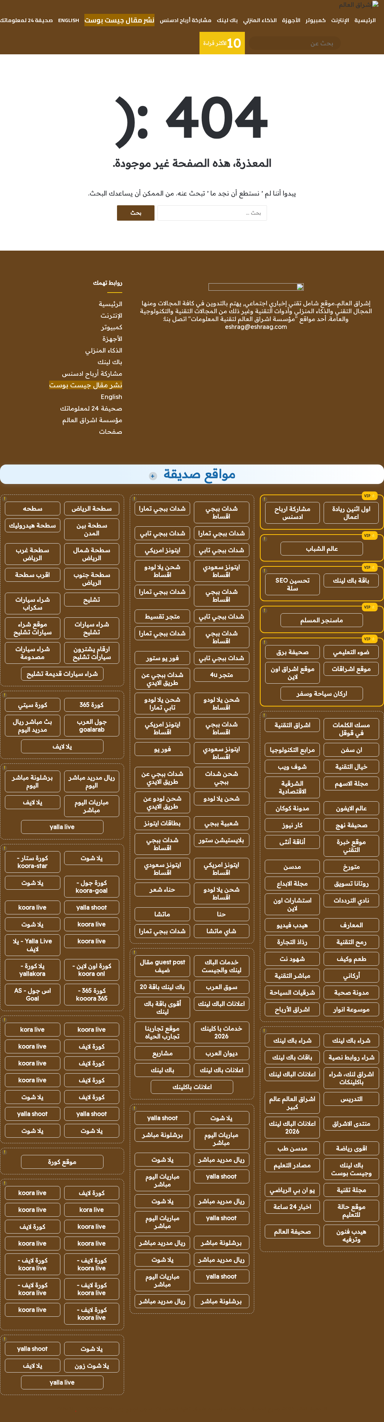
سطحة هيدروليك (32, 525)
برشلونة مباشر (162, 1134)
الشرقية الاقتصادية (292, 787)
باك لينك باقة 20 (162, 986)
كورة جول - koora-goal (92, 886)
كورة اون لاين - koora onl (91, 969)
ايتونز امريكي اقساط (162, 728)
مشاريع (162, 1053)
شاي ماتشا (221, 931)
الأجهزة (291, 20)
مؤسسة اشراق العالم (92, 420)
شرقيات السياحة (292, 992)
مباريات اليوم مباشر (221, 1138)
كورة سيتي (32, 704)
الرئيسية (365, 20)
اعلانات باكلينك (192, 1086)
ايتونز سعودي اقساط (221, 570)
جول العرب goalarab (92, 725)
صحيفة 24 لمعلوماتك (91, 408)
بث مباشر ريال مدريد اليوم (32, 725)
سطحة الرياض (92, 508)
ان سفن (351, 749)
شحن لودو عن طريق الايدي (162, 802)
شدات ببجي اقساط (222, 512)
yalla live (62, 826)
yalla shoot (162, 1118)
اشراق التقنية (292, 725)
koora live (32, 907)
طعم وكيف (351, 958)
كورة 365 (92, 704)
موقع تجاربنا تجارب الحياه (162, 1032)
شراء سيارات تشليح (92, 628)
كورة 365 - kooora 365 (92, 994)
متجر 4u (221, 674)
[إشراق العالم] (358, 4)
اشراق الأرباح (292, 1009)
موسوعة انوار (351, 1009)
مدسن (292, 866)
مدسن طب (293, 1148)
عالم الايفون (351, 808)
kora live (32, 1029)
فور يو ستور (162, 658)
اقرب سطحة (32, 574)
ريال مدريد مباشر (221, 1159)
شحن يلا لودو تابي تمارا (162, 703)
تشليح (91, 599)
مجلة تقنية (351, 1189)
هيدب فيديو (292, 925)
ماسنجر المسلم (321, 620)
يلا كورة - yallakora (32, 969)
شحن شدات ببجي (221, 777)
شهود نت (292, 958)
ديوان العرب (222, 1053)
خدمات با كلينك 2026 (221, 1032)
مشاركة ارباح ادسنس (292, 512)
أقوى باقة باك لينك (162, 1007)
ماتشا (162, 914)
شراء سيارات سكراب (32, 603)
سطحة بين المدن (91, 529)
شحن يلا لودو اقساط (162, 570)
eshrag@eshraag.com (256, 326)
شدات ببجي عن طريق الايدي (162, 678)
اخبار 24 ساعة (292, 1206)
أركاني (351, 975)
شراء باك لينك (351, 1040)
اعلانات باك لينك (221, 1070)
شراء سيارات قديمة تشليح (62, 673)
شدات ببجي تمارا (162, 508)
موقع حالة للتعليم (352, 1210)
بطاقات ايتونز (162, 823)
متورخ (351, 866)
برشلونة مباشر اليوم (32, 781)
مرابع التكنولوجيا (292, 749)
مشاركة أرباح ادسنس (186, 20)
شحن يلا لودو (222, 798)
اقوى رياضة (351, 1148)
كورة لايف (92, 1046)
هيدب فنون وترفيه (351, 1235)
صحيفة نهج (352, 825)
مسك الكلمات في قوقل (351, 728)
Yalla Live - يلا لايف (32, 945)
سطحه (32, 508)
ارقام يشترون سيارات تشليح (92, 652)
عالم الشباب (322, 548)
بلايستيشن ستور (221, 840)
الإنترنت (340, 20)
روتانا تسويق (351, 883)
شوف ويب (292, 766)
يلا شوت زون (92, 1365)
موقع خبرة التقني (351, 845)
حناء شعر (162, 889)
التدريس (351, 1098)
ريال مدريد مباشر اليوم (92, 781)
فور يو (162, 749)
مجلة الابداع (292, 883)
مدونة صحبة (351, 992)
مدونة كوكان (292, 808)
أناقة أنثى (292, 841)
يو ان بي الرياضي (292, 1189)
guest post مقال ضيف (162, 966)
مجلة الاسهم (351, 783)
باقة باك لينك (351, 580)
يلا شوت (221, 1118)
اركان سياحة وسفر (322, 693)
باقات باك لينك (292, 1057)
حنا (221, 914)
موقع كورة (62, 1161)
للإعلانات (65, 1409)
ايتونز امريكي (162, 550)
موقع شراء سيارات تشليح (33, 628)
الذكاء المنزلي (260, 20)
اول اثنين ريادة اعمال (351, 512)
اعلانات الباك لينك (292, 1074)
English (68, 20)
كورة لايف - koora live (92, 1264)
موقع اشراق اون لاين (293, 672)
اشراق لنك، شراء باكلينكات (351, 1078)
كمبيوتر (316, 20)
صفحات (110, 431)
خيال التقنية (351, 766)
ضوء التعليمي (351, 652)
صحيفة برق (292, 652)
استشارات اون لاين (292, 904)
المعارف (351, 925)
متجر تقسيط (162, 616)
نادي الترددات (351, 900)
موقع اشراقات (351, 668)
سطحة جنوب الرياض (92, 578)
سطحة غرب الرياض (32, 554)
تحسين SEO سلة (293, 584)
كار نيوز (292, 825)
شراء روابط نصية (351, 1057)
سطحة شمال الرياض (91, 554)
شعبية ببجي (221, 823)
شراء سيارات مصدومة (32, 652)
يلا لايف (62, 746)
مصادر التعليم (292, 1165)
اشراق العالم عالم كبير (292, 1102)
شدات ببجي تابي (162, 533)
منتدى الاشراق (351, 1123)
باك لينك (227, 20)
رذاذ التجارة (292, 942)
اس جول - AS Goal (32, 994)
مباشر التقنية (292, 975)
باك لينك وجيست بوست (351, 1169)
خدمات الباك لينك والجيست (222, 966)
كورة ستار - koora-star (32, 861)
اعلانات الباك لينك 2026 (292, 1127)
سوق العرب (221, 986)
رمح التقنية (351, 942)
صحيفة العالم (292, 1231)
